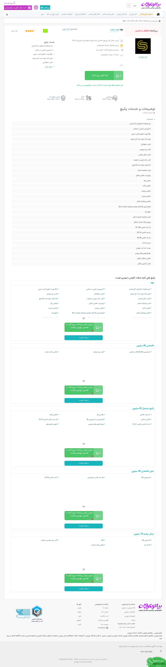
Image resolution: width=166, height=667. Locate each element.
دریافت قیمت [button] (84, 337)
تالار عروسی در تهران (128, 608)
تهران (79, 608)
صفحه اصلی (158, 14)
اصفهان (78, 620)
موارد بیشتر (48, 66)
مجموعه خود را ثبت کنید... (126, 627)
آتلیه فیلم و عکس (94, 14)
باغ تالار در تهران (129, 612)
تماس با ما (104, 612)
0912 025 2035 (146, 651)
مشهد (79, 612)
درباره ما (105, 608)
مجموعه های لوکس (146, 14)
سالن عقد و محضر (108, 14)
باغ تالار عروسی (122, 14)
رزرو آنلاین (46, 8)
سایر (42, 14)
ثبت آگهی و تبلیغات (151, 646)
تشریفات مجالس (67, 14)
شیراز (79, 624)
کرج (80, 616)
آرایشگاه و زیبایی (80, 14)
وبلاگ (133, 620)
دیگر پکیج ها (143, 57)
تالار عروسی (133, 14)
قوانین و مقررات (103, 620)
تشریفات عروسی (130, 616)
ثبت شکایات (104, 616)
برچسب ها (104, 624)
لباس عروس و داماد (52, 14)
